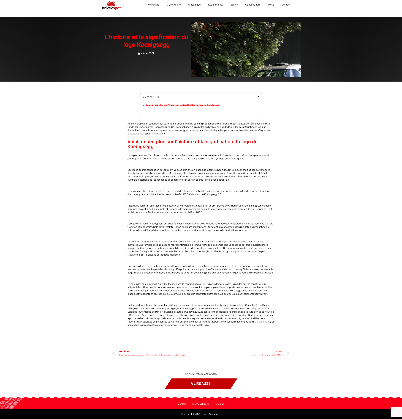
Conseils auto (253, 4)
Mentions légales (200, 403)
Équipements (215, 4)
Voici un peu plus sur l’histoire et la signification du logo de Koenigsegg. (183, 105)
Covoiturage (174, 4)
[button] (258, 97)
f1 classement (262, 321)
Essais (234, 4)
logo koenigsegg (137, 133)
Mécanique (194, 4)
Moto (271, 4)
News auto (153, 4)
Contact (286, 4)
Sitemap (220, 403)
